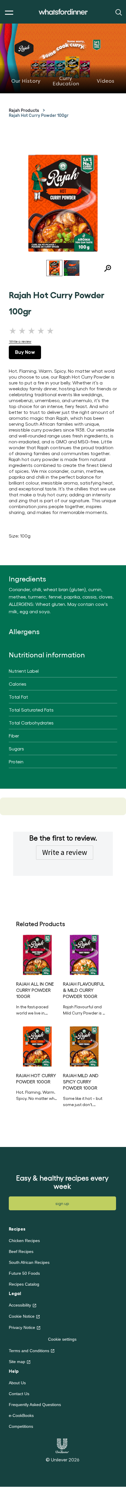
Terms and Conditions (29, 1350)
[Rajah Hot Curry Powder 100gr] (37, 1046)
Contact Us (19, 1393)
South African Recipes (29, 1262)
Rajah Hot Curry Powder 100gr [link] (39, 115)
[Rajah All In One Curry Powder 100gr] (37, 955)
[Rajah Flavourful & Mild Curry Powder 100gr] (84, 955)
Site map (17, 1361)
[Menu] (8, 12)
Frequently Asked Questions (35, 1404)
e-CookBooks (21, 1415)
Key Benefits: (84, 1102)
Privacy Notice (22, 1327)
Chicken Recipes (24, 1240)
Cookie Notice (22, 1316)
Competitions (21, 1426)
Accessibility (20, 1305)
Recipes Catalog (24, 1284)
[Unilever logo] (62, 1445)
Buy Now (25, 352)
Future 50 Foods (24, 1273)
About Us (17, 1382)
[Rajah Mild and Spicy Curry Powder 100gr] (84, 1046)
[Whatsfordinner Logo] (63, 12)
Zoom (105, 269)
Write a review (64, 852)
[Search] (118, 12)
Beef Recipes (21, 1251)
